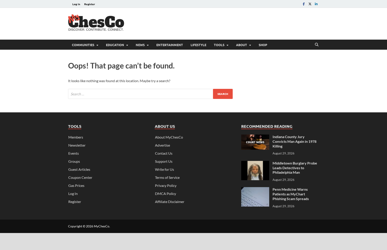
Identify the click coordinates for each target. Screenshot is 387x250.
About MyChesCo (169, 137)
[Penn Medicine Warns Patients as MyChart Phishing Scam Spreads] (255, 190)
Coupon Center (80, 177)
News (140, 45)
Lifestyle (198, 45)
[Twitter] (310, 4)
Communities (83, 45)
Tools (219, 45)
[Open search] (316, 45)
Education (115, 45)
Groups (74, 161)
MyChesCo (101, 226)
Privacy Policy (165, 185)
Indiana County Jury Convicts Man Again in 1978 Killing (294, 141)
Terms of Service (167, 177)
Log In (76, 4)
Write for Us (164, 169)
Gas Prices (76, 185)
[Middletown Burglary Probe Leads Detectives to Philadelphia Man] (255, 163)
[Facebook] (303, 4)
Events (73, 153)
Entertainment (169, 45)
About (241, 45)
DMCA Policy (165, 193)
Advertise (162, 145)
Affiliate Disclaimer (169, 201)
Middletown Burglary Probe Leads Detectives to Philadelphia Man (295, 168)
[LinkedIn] (316, 4)
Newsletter (77, 145)
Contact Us (163, 153)
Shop (263, 45)
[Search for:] (150, 94)
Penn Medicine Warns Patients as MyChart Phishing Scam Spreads (291, 194)
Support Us (163, 161)
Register (89, 4)
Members (75, 137)
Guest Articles (79, 169)
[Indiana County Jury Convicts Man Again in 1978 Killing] (255, 137)
